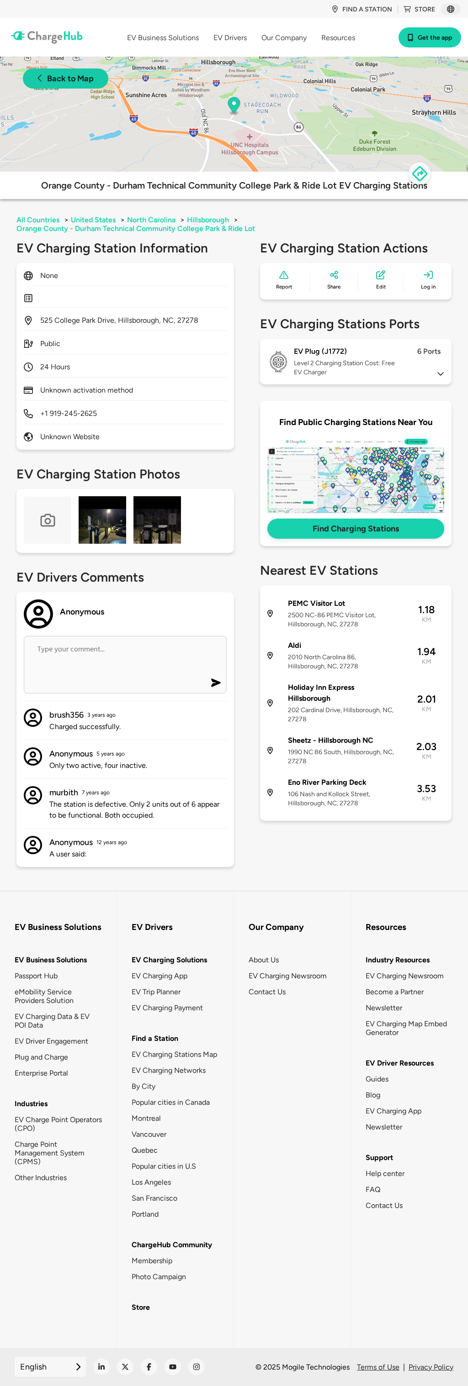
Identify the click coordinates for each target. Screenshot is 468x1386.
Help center (385, 1173)
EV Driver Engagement (51, 1041)
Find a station (367, 9)
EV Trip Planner (156, 991)
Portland (145, 1214)
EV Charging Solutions (169, 960)
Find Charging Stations (356, 529)
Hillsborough (208, 219)
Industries (31, 1103)
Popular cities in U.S (164, 1166)
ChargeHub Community (172, 1244)
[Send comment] (216, 683)
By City (143, 1086)
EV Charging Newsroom (288, 975)
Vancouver (149, 1134)
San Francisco (154, 1198)
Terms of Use (378, 1367)
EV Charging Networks (169, 1070)
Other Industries (41, 1177)
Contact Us (267, 991)
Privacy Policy (431, 1367)
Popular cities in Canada (171, 1102)
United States (93, 219)
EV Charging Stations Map (174, 1054)
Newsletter (384, 1007)
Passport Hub (36, 975)
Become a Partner (395, 991)
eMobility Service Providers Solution (44, 996)
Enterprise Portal (41, 1073)
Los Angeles (151, 1182)
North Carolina (151, 219)
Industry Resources (398, 960)
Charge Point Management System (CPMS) (50, 1153)
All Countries (37, 219)
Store (425, 9)
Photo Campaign (159, 1276)
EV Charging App (159, 975)
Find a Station (155, 1038)
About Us (264, 960)
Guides (377, 1079)
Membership (152, 1260)
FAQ (373, 1189)
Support (379, 1157)
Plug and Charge (41, 1057)
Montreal (146, 1118)
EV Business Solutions (51, 960)
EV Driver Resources (400, 1063)
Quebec (145, 1150)
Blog (373, 1095)
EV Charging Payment (167, 1007)
